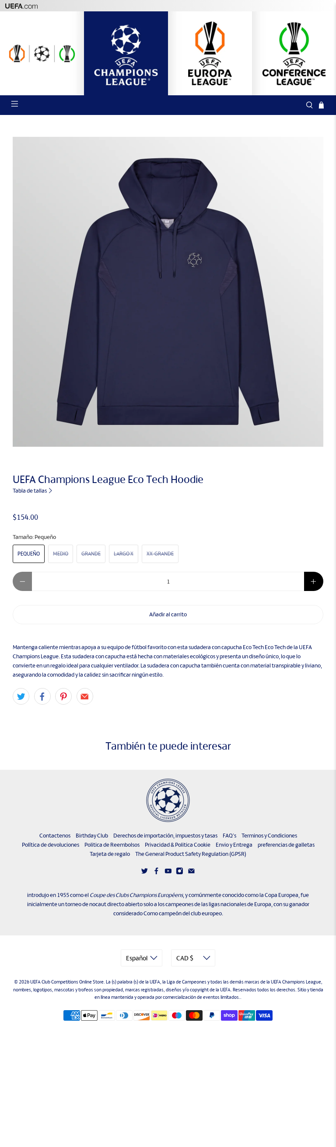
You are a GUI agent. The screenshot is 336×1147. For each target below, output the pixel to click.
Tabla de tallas (30, 490)
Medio (60, 554)
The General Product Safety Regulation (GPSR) (190, 854)
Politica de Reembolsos (112, 844)
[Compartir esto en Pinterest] (63, 696)
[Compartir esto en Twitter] (21, 696)
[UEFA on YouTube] (168, 872)
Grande (91, 554)
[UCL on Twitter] (144, 872)
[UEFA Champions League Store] (126, 53)
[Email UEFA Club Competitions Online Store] (191, 872)
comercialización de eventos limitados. (201, 997)
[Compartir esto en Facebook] (42, 696)
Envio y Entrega (234, 844)
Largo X (123, 554)
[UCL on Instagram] (179, 872)
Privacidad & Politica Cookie (177, 844)
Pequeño (29, 554)
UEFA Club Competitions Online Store (67, 981)
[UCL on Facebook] (156, 872)
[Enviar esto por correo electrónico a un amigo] (85, 696)
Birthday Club (92, 835)
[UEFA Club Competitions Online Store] (168, 800)
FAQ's (229, 835)
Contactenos (54, 835)
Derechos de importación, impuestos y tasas (165, 835)
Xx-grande (160, 554)
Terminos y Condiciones (269, 835)
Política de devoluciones (50, 844)
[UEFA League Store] (42, 53)
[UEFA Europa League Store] (210, 53)
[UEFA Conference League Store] (294, 53)
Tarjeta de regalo (110, 854)
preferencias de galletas (286, 844)
